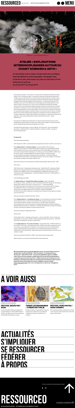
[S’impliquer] (37, 341)
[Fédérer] (37, 356)
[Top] (69, 388)
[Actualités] (37, 333)
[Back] (62, 3)
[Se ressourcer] (37, 348)
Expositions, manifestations (40, 3)
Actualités (25, 3)
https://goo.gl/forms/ (20, 263)
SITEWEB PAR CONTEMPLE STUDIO (27, 406)
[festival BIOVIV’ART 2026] (13, 301)
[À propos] (37, 363)
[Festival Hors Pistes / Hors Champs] (62, 301)
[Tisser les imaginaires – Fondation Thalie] (37, 301)
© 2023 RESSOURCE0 (8, 406)
